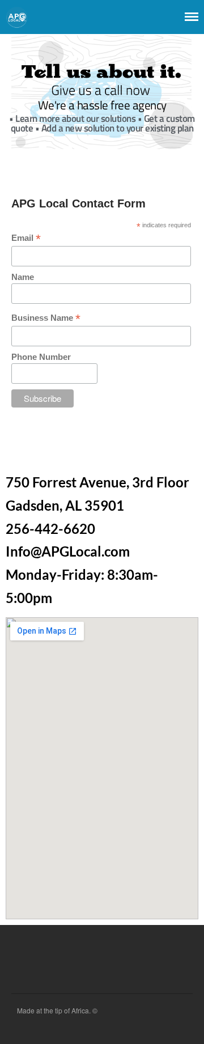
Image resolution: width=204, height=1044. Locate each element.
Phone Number (41, 357)
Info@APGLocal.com (68, 551)
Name (22, 277)
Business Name (45, 318)
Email (26, 238)
